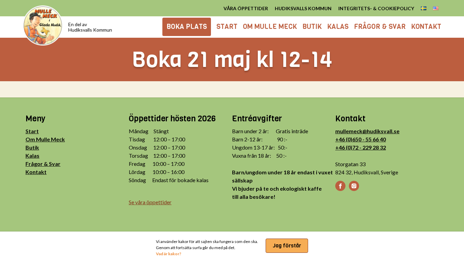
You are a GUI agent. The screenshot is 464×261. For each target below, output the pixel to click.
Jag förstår (287, 245)
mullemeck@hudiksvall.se (367, 131)
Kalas (32, 155)
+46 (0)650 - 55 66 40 (360, 139)
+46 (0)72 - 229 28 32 (360, 147)
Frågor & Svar (42, 163)
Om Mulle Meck (45, 139)
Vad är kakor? (168, 253)
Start (32, 131)
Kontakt (36, 172)
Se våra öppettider (150, 202)
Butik (32, 147)
